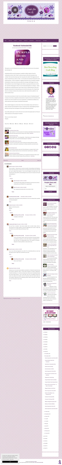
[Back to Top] (60, 462)
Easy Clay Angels (50, 264)
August (46, 416)
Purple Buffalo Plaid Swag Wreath (51, 382)
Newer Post (6, 160)
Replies (11, 178)
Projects (25, 40)
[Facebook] (27, 21)
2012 (45, 448)
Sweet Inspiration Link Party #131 (51, 408)
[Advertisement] (31, 31)
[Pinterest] (29, 21)
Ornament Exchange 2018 (49, 399)
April (46, 425)
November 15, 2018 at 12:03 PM (17, 205)
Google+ (21, 123)
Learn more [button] (12, 459)
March (46, 428)
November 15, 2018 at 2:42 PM (30, 235)
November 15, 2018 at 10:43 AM (16, 166)
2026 (45, 332)
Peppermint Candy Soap (49, 377)
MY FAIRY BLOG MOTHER (39, 462)
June (46, 421)
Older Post (39, 160)
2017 (45, 436)
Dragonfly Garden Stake (13, 135)
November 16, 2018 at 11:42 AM (16, 249)
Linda (23, 462)
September (47, 413)
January (46, 433)
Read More (31, 133)
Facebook (12, 123)
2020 (45, 346)
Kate (10, 166)
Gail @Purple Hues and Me (14, 196)
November (47, 355)
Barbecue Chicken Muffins (50, 403)
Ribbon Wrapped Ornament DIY (50, 401)
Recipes (20, 40)
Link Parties (31, 40)
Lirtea (10, 205)
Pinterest (31, 123)
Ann (14, 180)
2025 (45, 334)
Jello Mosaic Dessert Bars (14, 130)
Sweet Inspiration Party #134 (50, 371)
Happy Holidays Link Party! (50, 388)
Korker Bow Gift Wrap (49, 366)
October (46, 411)
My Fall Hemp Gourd (13, 147)
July (46, 418)
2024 (45, 337)
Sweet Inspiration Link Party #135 (51, 357)
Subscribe (50, 191)
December (47, 353)
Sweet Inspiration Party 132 (50, 406)
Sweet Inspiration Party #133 (50, 390)
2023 (45, 339)
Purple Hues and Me (33, 461)
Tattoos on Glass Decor (51, 292)
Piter (10, 268)
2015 (45, 440)
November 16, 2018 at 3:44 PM (21, 187)
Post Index (45, 40)
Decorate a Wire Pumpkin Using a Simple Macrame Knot (52, 245)
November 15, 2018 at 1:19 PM (30, 214)
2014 (45, 443)
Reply (10, 175)
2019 (45, 349)
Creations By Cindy (13, 224)
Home (5, 40)
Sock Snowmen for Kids (49, 368)
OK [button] (10, 461)
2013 (45, 445)
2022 (45, 341)
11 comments (30, 47)
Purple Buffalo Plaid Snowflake (51, 379)
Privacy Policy (38, 40)
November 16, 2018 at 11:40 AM (21, 180)
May (46, 423)
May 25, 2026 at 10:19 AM (15, 268)
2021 (45, 344)
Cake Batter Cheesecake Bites (50, 364)
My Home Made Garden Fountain (15, 141)
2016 (45, 438)
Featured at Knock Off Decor (14, 153)
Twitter (17, 123)
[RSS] (32, 21)
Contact (15, 40)
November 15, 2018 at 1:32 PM (22, 224)
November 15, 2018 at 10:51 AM (26, 196)
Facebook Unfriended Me (22, 46)
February (47, 430)
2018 (45, 351)
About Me (10, 40)
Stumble (26, 123)
